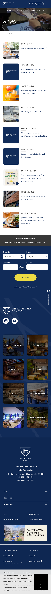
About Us (8, 504)
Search (25, 277)
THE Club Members (36, 519)
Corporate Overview (9, 551)
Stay (6, 491)
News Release (34, 514)
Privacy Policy (7, 556)
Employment (32, 551)
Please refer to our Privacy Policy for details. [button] (17, 589)
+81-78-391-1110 (27, 477)
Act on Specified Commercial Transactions (11, 562)
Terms (31, 556)
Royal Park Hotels (10, 519)
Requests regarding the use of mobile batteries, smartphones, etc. (25, 10)
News (5, 514)
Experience (9, 497)
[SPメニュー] (46, 4)
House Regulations (34, 561)
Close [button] (41, 581)
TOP (4, 33)
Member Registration (35, 4)
